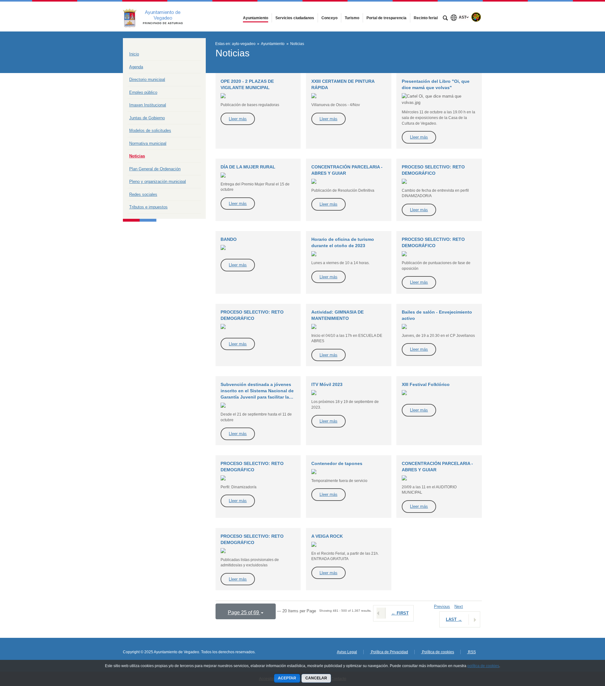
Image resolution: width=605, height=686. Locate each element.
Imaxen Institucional (147, 105)
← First (400, 613)
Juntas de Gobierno (147, 118)
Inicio (134, 54)
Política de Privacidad (389, 652)
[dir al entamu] (579, 648)
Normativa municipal (147, 143)
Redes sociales (143, 194)
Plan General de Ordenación (155, 169)
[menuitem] (255, 18)
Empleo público (143, 92)
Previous (442, 606)
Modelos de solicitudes (150, 130)
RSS (471, 652)
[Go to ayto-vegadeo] (157, 16)
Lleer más (238, 118)
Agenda (136, 67)
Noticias (137, 156)
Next (458, 606)
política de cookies (483, 666)
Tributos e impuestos (148, 207)
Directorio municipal (147, 79)
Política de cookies (437, 652)
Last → (454, 619)
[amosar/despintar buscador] (445, 18)
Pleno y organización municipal (157, 181)
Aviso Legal (347, 652)
